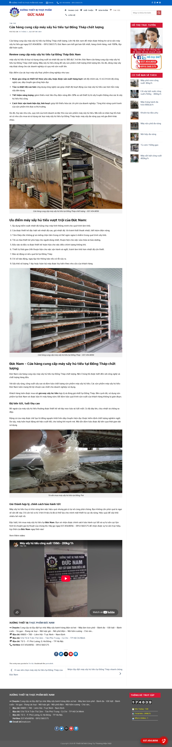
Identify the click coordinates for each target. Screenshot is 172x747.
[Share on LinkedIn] (76, 654)
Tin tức (12, 23)
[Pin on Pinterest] (71, 654)
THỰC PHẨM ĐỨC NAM (41, 622)
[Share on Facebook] (56, 654)
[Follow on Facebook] (152, 3)
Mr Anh (38, 31)
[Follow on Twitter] (157, 3)
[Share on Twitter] (61, 654)
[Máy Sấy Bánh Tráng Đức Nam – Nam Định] (34, 13)
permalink (49, 663)
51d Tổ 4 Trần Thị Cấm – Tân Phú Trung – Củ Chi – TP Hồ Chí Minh (53, 638)
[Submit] (159, 12)
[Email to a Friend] (66, 654)
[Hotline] (163, 740)
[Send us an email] (160, 3)
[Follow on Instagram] (155, 3)
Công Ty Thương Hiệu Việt (99, 743)
